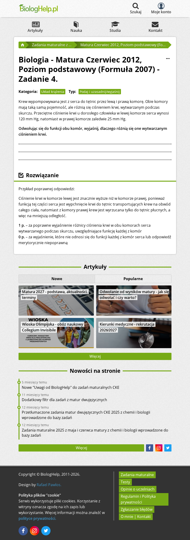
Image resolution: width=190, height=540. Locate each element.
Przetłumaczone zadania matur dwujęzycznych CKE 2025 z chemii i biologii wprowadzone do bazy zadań (86, 415)
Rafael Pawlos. (49, 484)
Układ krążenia (52, 91)
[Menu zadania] (167, 58)
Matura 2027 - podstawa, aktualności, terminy (55, 294)
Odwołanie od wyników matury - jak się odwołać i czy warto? (134, 294)
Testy (125, 481)
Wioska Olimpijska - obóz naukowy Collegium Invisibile (52, 327)
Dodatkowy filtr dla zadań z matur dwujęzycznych (64, 399)
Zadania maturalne (137, 474)
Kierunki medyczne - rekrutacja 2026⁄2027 (127, 327)
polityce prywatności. (37, 518)
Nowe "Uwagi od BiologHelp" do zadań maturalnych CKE (70, 387)
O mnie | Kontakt (136, 516)
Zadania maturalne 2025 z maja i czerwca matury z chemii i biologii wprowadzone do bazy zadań (95, 433)
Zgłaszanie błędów (136, 509)
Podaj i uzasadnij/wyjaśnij (100, 91)
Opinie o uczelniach (138, 489)
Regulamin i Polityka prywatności (138, 499)
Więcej (95, 356)
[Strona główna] (22, 45)
